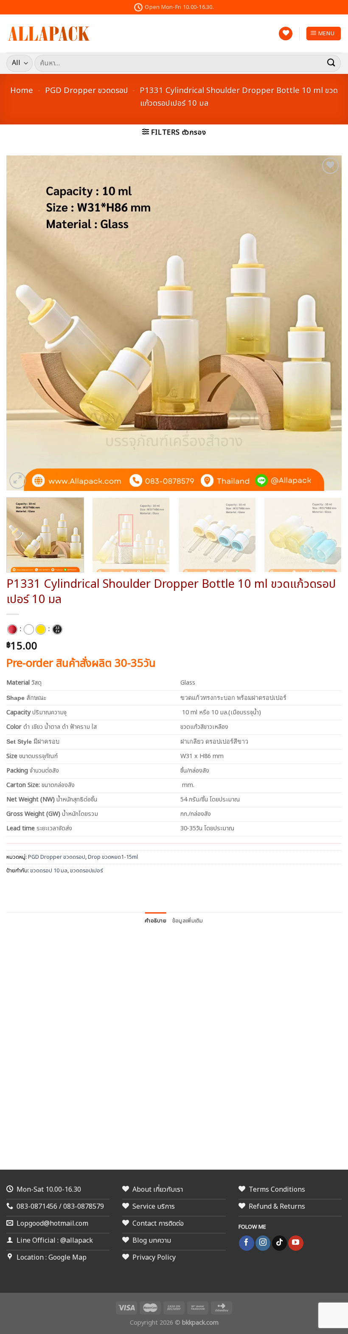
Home (21, 90)
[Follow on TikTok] (279, 1243)
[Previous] (23, 323)
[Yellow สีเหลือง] (41, 629)
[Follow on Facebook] (246, 1243)
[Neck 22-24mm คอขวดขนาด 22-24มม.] (57, 629)
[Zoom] (17, 480)
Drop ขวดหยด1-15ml (113, 857)
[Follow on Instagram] (262, 1243)
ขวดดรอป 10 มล (48, 870)
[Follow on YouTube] (295, 1243)
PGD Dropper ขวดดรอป (86, 90)
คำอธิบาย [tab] (155, 921)
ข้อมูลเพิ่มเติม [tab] (187, 921)
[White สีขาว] (29, 629)
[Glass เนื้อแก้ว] (12, 629)
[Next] (324, 323)
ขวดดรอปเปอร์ (86, 870)
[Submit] (331, 63)
